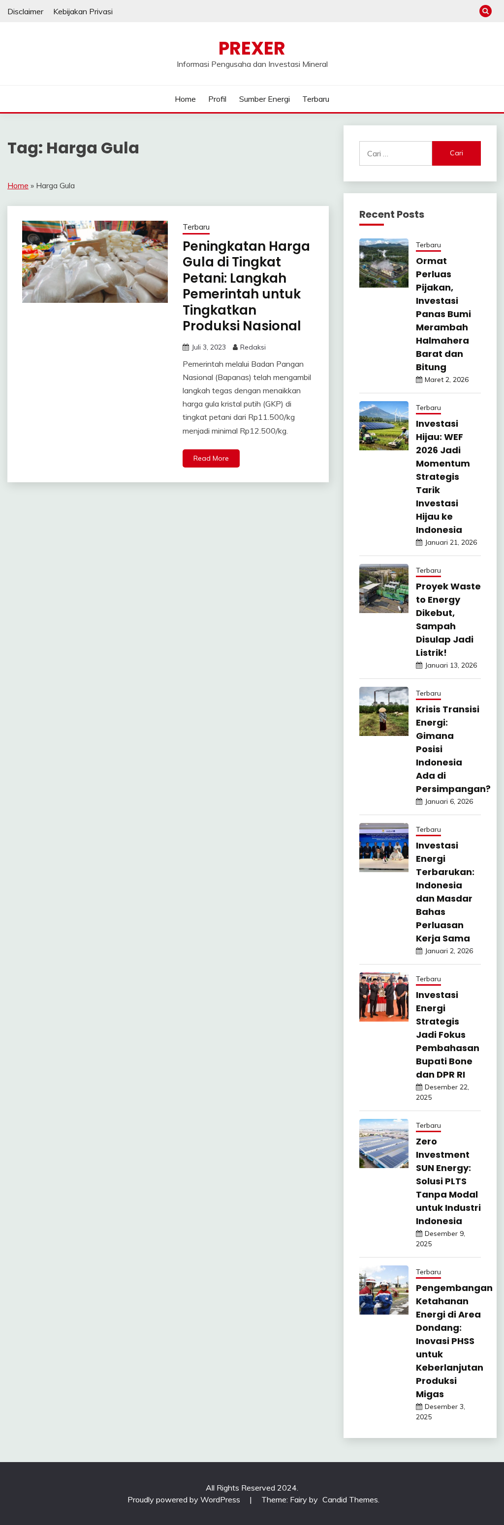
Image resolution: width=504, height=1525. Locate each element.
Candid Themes (350, 1499)
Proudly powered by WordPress (184, 1499)
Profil (217, 99)
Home (185, 99)
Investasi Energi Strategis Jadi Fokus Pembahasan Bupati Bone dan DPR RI (447, 1035)
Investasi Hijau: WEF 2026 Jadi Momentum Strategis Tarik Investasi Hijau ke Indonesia (443, 476)
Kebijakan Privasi (83, 11)
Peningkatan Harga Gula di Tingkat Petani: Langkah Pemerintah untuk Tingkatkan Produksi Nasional (246, 286)
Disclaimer (25, 11)
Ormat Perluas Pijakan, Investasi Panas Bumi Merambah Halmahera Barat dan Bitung (443, 314)
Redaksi (253, 347)
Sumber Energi (264, 99)
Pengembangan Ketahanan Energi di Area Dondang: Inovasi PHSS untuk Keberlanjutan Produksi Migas (454, 1341)
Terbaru (315, 99)
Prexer (252, 48)
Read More (211, 458)
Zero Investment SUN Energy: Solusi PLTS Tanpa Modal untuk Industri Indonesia (448, 1181)
